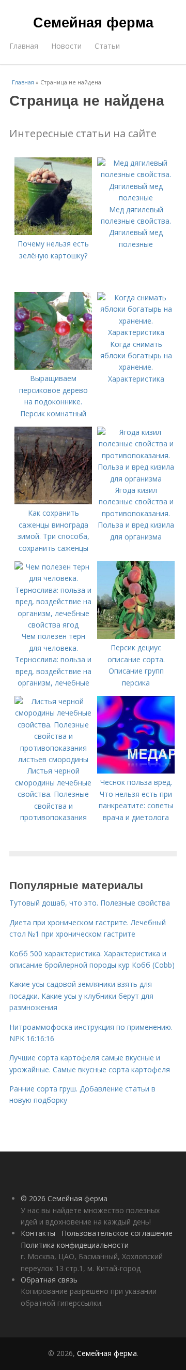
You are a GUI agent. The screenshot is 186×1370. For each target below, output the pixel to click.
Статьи (107, 46)
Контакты (38, 1233)
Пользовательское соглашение (117, 1233)
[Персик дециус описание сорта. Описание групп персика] (136, 636)
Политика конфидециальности (75, 1245)
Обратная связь (49, 1280)
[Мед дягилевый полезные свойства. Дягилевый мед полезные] (136, 197)
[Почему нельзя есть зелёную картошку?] (53, 232)
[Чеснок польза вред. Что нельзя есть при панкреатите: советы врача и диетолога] (136, 771)
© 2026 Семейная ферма (64, 1198)
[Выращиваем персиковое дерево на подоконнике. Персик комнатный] (53, 367)
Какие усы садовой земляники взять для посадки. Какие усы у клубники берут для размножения (81, 995)
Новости (66, 46)
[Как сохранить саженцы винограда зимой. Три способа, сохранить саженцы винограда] (53, 501)
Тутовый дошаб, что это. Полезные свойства (89, 903)
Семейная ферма (93, 22)
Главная (23, 46)
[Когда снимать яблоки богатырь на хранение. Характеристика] (136, 332)
